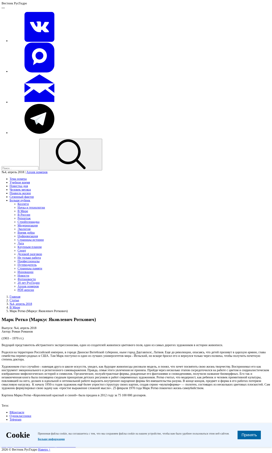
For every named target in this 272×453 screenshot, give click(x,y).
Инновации (25, 272)
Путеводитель (27, 265)
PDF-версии (26, 290)
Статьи (14, 300)
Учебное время (20, 182)
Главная (15, 296)
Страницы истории (31, 239)
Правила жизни (20, 193)
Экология (24, 229)
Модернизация (28, 225)
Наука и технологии (31, 207)
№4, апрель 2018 (21, 304)
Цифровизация (28, 236)
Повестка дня (19, 186)
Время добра (26, 232)
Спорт (22, 250)
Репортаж (24, 218)
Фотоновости (27, 279)
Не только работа (29, 257)
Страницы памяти (30, 268)
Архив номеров (37, 172)
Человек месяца (20, 189)
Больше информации (51, 439)
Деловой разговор (30, 254)
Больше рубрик (20, 200)
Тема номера (18, 179)
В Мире (23, 211)
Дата (21, 243)
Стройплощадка (28, 222)
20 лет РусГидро (29, 282)
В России (24, 214)
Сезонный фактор (22, 196)
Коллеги (23, 204)
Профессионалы (29, 261)
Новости (23, 275)
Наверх (44, 449)
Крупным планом (30, 247)
